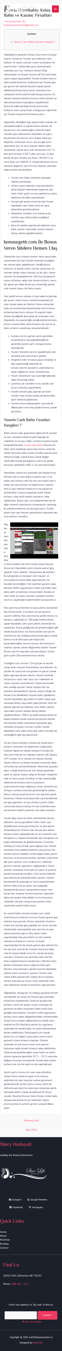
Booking (4, 1243)
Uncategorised (13, 21)
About (3, 1235)
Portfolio (5, 1239)
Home (3, 1231)
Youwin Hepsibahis (33, 445)
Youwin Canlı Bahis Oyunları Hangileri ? (34, 41)
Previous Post (31, 1120)
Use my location (33, 1321)
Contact (4, 1247)
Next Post (31, 1129)
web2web (38, 1342)
